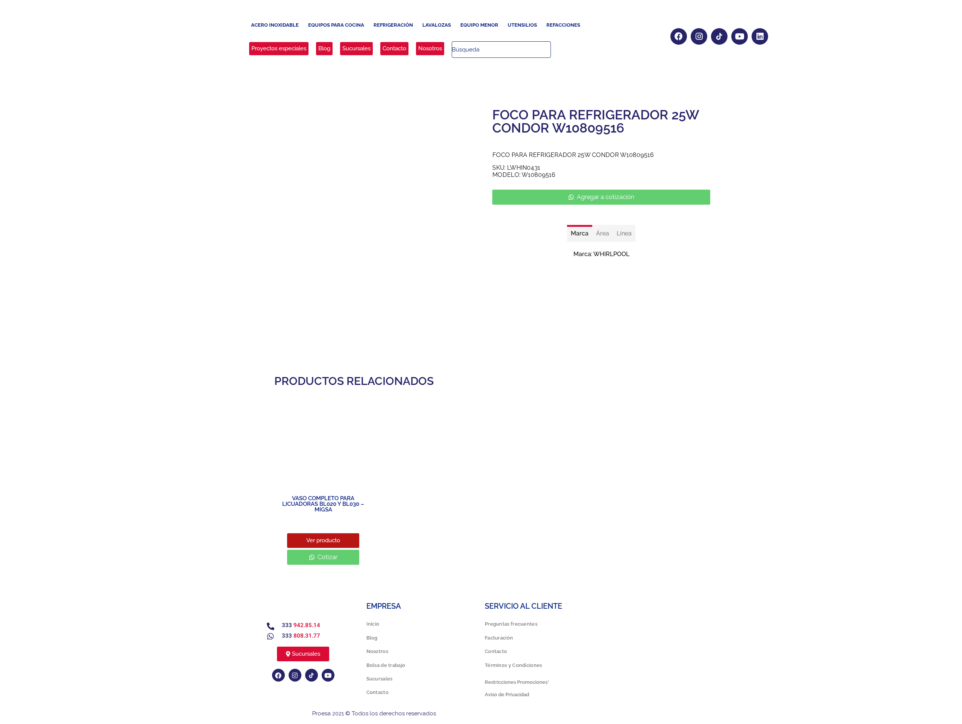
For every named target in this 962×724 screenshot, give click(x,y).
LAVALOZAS (436, 25)
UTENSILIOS (522, 25)
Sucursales (379, 679)
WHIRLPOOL (611, 254)
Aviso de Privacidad (507, 694)
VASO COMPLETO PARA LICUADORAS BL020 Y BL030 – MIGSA (323, 504)
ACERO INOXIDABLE (275, 25)
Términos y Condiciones (513, 665)
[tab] (579, 233)
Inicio (373, 624)
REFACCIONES (563, 25)
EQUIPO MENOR (479, 25)
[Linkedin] (760, 36)
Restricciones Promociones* (517, 682)
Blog (372, 638)
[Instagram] (699, 36)
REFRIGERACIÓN (393, 25)
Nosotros (377, 651)
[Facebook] (678, 36)
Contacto (377, 692)
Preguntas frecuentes (511, 624)
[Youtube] (739, 36)
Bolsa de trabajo (385, 665)
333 (301, 625)
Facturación (499, 638)
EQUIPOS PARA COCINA (336, 25)
